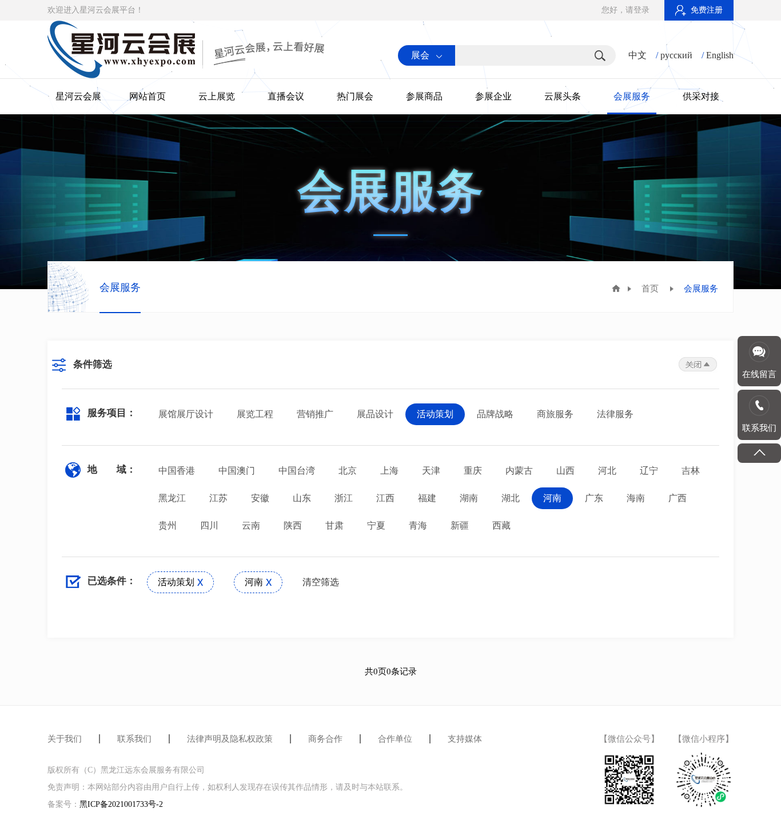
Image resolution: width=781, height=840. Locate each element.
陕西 (293, 525)
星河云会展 (78, 96)
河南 (552, 498)
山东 (302, 498)
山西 (565, 470)
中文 (637, 55)
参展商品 (424, 96)
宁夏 (376, 525)
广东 (594, 498)
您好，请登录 (625, 10)
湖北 (510, 498)
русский (676, 55)
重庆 (473, 470)
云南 (251, 525)
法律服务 (615, 414)
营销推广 (315, 414)
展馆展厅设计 (185, 414)
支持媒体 (465, 738)
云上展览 (216, 96)
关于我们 (64, 738)
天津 (431, 470)
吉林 (691, 470)
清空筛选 (320, 582)
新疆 (460, 525)
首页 (650, 288)
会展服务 (631, 96)
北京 (347, 470)
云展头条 (562, 96)
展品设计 (375, 414)
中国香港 (176, 470)
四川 (209, 525)
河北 (607, 470)
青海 (418, 525)
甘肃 (334, 525)
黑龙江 (172, 498)
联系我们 (134, 738)
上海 (389, 470)
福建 (427, 498)
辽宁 (649, 470)
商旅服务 (555, 414)
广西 (677, 498)
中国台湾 (296, 470)
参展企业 (493, 96)
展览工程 (255, 414)
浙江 (343, 498)
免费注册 (707, 10)
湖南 (469, 498)
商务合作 (325, 738)
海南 (636, 498)
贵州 (167, 525)
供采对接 (701, 96)
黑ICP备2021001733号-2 (121, 804)
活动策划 (435, 414)
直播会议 (286, 96)
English (720, 55)
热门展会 (355, 96)
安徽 (260, 498)
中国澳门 (236, 470)
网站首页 (147, 96)
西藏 (501, 525)
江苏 (218, 498)
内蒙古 (519, 470)
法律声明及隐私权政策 (230, 738)
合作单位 (395, 738)
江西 (385, 498)
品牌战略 (495, 414)
